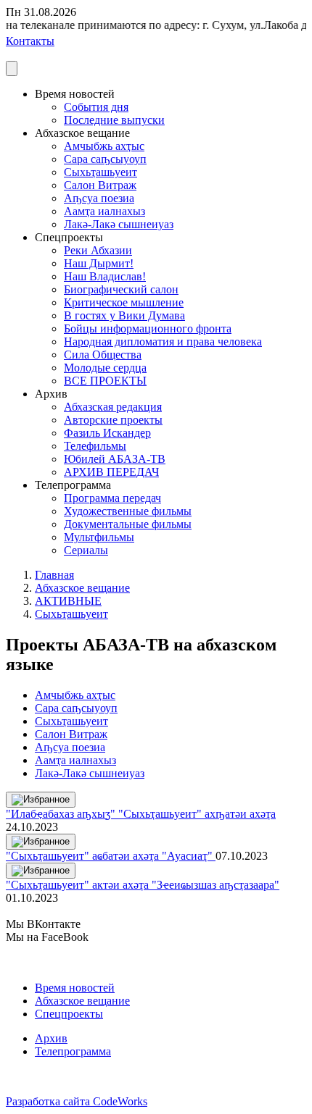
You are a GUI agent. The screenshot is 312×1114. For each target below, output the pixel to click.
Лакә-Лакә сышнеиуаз (118, 224)
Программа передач (112, 498)
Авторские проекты (113, 420)
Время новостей (75, 987)
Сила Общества (102, 354)
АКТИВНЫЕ (68, 601)
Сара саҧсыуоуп (105, 159)
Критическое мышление (124, 302)
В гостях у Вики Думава (124, 315)
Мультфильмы (99, 537)
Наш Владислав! (105, 276)
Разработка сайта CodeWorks (76, 1101)
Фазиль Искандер (107, 433)
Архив (51, 1038)
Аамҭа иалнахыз (104, 211)
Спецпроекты (69, 1014)
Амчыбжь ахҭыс (104, 146)
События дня (96, 107)
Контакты (30, 41)
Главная (54, 575)
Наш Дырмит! (99, 263)
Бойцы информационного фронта (147, 328)
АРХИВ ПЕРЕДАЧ (111, 472)
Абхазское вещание (82, 588)
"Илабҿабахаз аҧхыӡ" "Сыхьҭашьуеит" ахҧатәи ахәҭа (141, 814)
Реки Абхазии (98, 250)
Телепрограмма (73, 1051)
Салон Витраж (100, 185)
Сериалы (86, 550)
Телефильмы (95, 446)
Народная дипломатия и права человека (163, 341)
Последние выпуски (114, 120)
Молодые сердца (105, 367)
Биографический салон (121, 289)
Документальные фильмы (128, 524)
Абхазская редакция (113, 407)
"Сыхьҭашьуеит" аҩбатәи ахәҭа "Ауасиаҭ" (110, 856)
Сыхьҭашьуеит (100, 172)
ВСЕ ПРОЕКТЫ (105, 380)
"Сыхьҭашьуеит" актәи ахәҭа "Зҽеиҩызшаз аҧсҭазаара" (142, 885)
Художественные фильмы (128, 511)
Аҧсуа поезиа (99, 198)
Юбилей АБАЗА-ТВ (114, 459)
